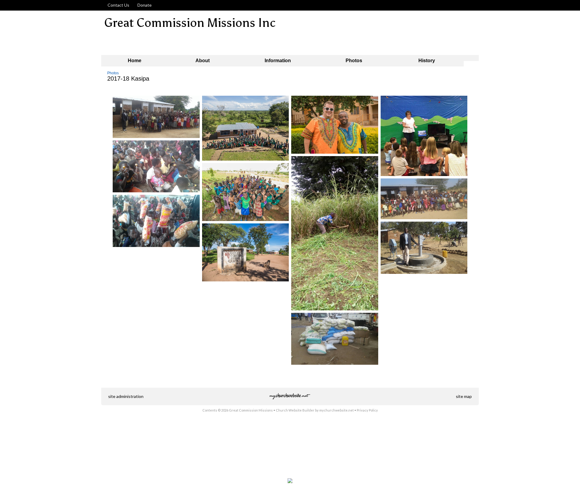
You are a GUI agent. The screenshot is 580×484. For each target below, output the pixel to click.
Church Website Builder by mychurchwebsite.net (315, 410)
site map (464, 396)
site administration (125, 396)
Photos (113, 73)
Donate (144, 5)
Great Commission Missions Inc (190, 22)
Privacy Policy (367, 410)
